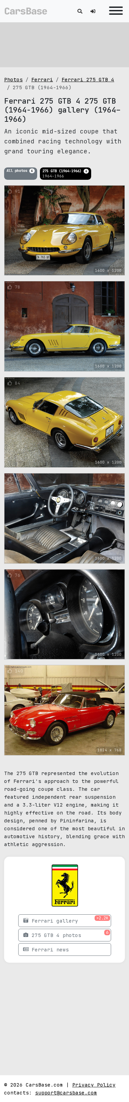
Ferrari (42, 79)
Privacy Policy (94, 1084)
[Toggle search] (80, 11)
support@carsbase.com (66, 1092)
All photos (20, 170)
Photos (13, 79)
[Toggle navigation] (114, 11)
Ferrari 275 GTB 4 (88, 79)
